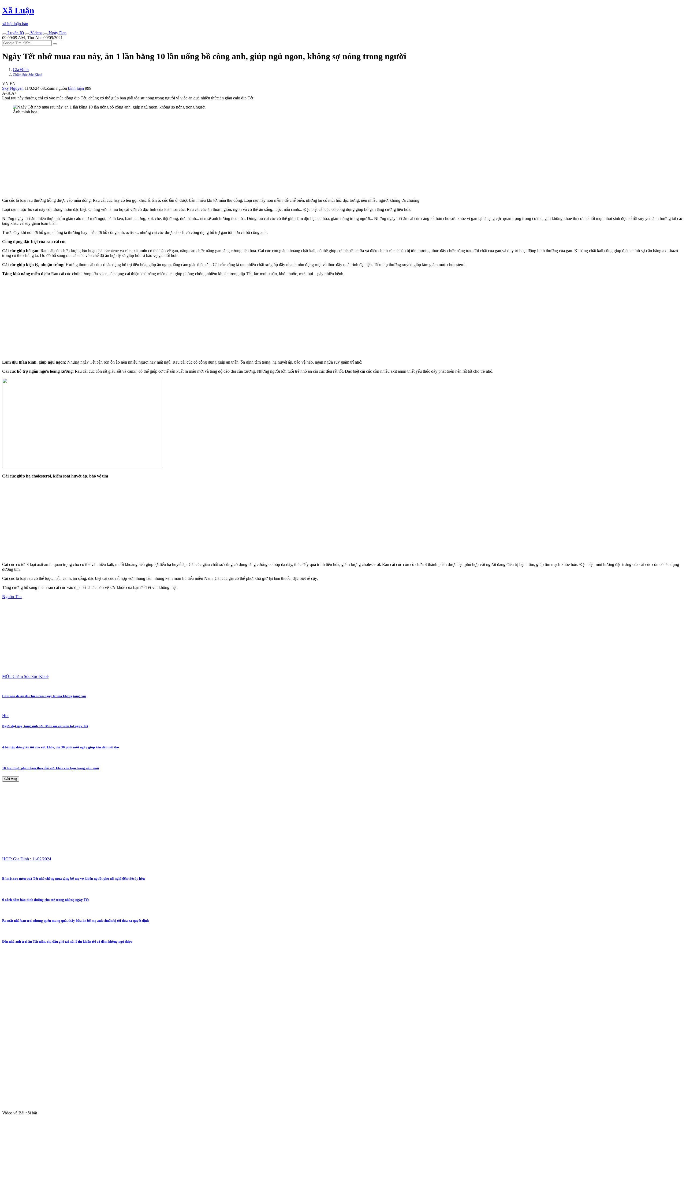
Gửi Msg (10, 779)
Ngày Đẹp (57, 33)
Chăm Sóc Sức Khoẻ (27, 75)
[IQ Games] (4, 34)
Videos (35, 33)
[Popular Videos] (27, 34)
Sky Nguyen (13, 88)
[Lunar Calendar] (45, 34)
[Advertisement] (163, 156)
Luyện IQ (15, 33)
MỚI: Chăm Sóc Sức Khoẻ (25, 676)
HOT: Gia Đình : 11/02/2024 (26, 859)
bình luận (76, 88)
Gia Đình (21, 69)
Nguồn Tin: (12, 596)
